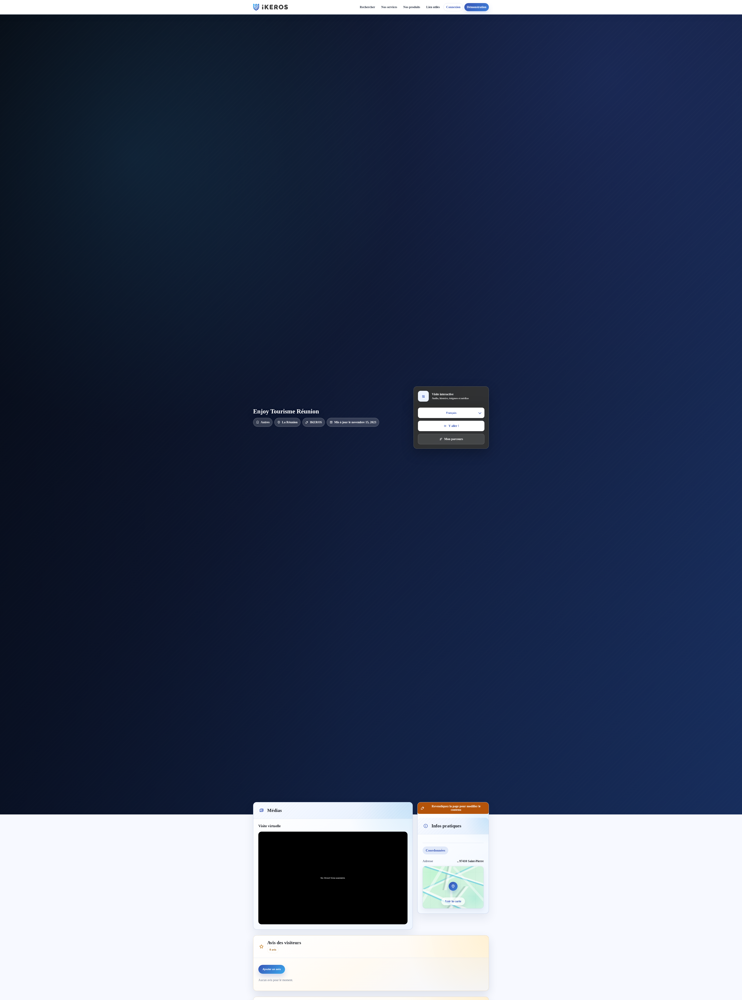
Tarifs (388, 56)
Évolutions (361, 42)
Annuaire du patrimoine (490, 36)
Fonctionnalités (439, 29)
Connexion (453, 7)
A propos (404, 29)
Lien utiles (433, 7)
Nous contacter (408, 36)
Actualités (360, 29)
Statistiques (436, 42)
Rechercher (367, 7)
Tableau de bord (440, 36)
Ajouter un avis (272, 969)
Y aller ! (453, 425)
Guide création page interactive (322, 31)
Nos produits (411, 7)
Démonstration (476, 7)
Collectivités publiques (399, 72)
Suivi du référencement (489, 42)
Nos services (389, 7)
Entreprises (391, 92)
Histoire (359, 36)
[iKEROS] (270, 7)
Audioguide (392, 42)
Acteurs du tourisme (397, 79)
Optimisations (483, 29)
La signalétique (394, 49)
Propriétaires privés (397, 86)
